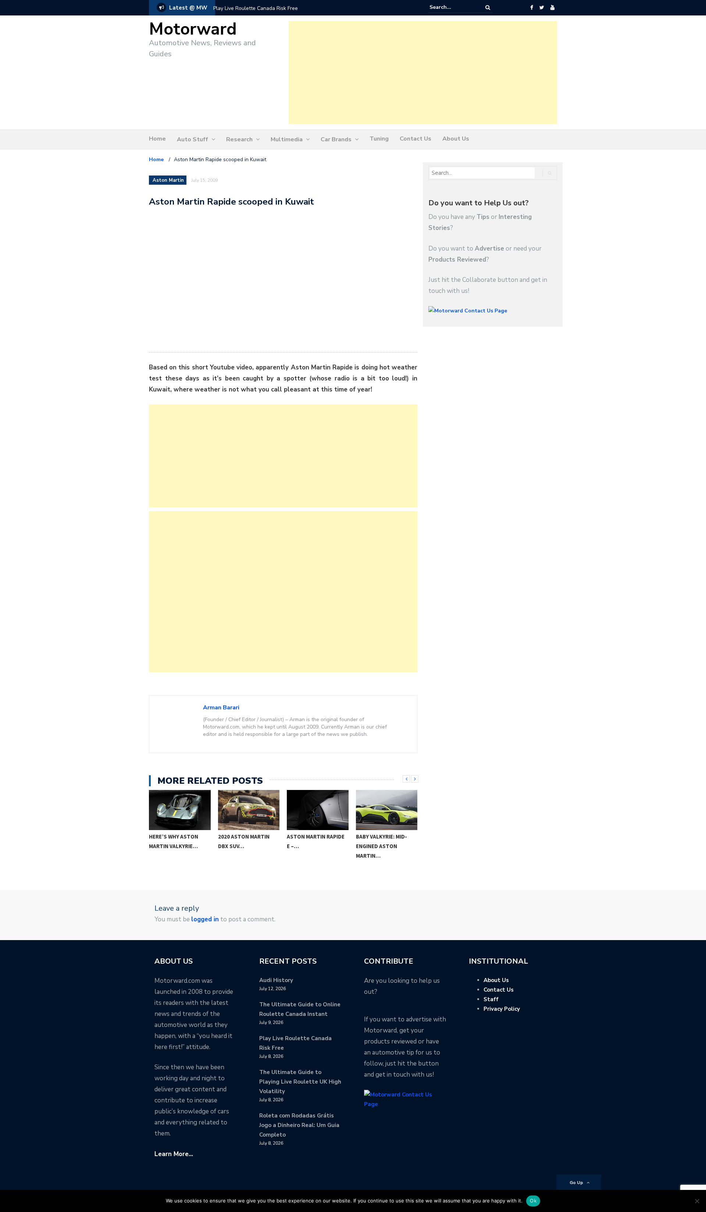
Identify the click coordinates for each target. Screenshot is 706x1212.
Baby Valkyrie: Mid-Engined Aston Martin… (312, 846)
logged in (205, 919)
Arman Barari (221, 708)
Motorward (193, 29)
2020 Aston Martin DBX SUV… (175, 841)
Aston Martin (168, 180)
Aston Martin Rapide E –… (247, 841)
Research (239, 139)
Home (157, 139)
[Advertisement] (423, 72)
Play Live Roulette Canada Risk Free (255, 8)
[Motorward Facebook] (531, 7)
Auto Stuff (192, 139)
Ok (533, 1201)
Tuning (379, 139)
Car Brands (336, 139)
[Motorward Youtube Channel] (552, 7)
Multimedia (287, 139)
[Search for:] (451, 7)
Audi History (276, 980)
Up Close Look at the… (379, 841)
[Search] (487, 8)
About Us (455, 139)
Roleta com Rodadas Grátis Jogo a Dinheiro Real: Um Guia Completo (299, 1125)
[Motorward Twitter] (541, 7)
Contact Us (415, 139)
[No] (696, 1201)
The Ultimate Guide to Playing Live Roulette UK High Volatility (300, 1082)
